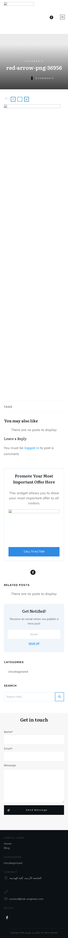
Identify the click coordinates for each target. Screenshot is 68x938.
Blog (7, 848)
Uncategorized (18, 671)
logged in (31, 448)
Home (8, 843)
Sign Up (34, 643)
